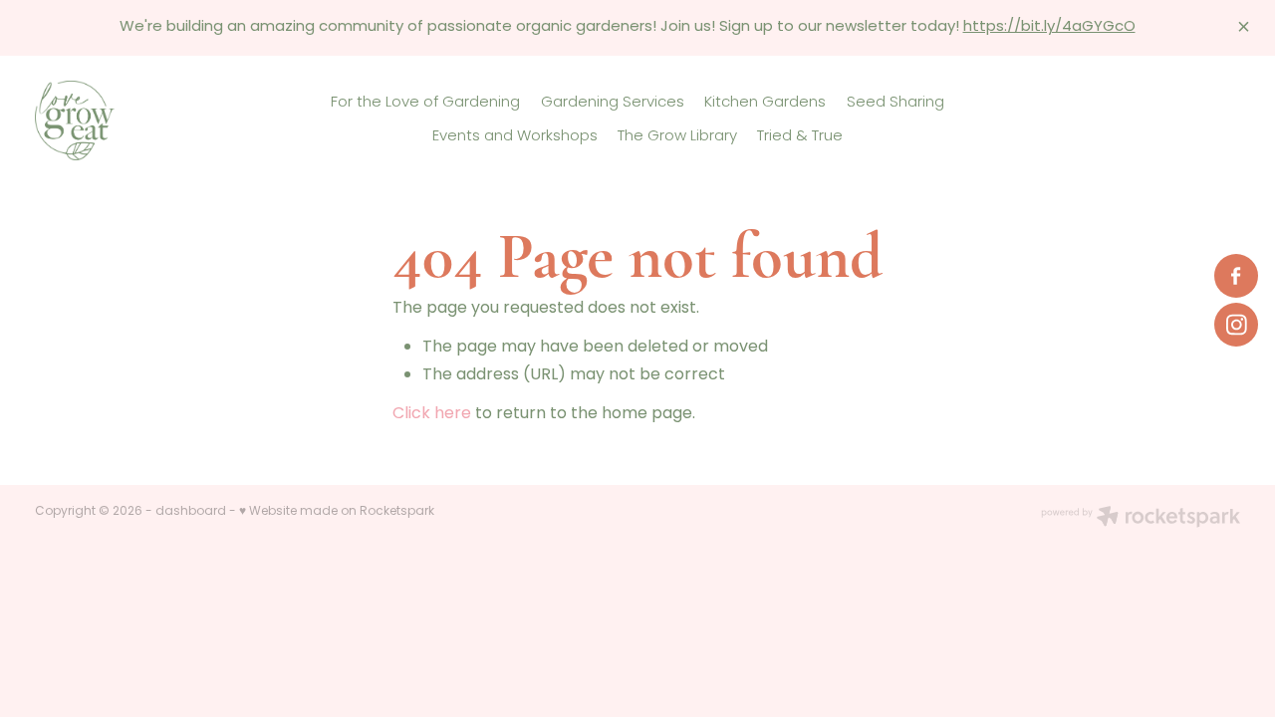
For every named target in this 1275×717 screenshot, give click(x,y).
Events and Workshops (515, 136)
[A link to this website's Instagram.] (1236, 325)
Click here (431, 414)
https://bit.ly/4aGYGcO (1049, 27)
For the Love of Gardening (425, 103)
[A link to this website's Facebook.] (1236, 276)
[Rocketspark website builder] (1140, 519)
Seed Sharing (895, 103)
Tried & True (800, 136)
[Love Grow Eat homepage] (155, 120)
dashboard (190, 512)
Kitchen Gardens (765, 103)
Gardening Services (612, 103)
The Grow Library (677, 136)
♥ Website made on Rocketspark (336, 512)
